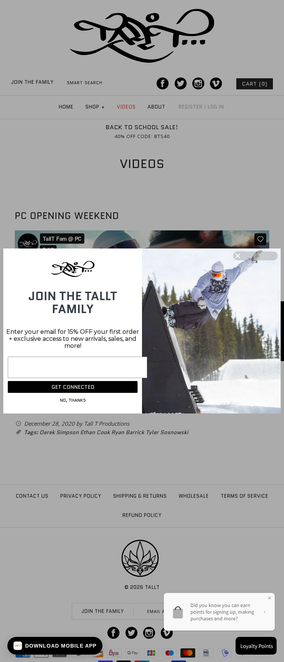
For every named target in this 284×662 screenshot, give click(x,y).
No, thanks (73, 400)
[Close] (255, 255)
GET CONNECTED (72, 387)
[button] (54, 646)
